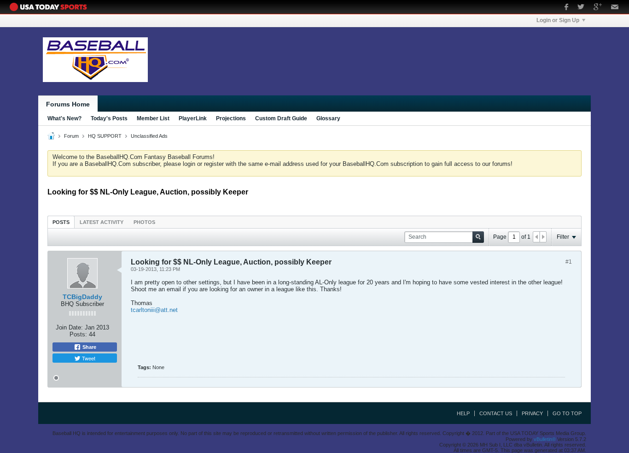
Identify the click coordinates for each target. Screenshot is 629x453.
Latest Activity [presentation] (101, 222)
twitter (580, 7)
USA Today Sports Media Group (50, 7)
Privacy (532, 413)
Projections (231, 118)
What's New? (64, 118)
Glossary (328, 118)
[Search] (478, 237)
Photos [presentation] (144, 222)
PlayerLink (193, 118)
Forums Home (68, 104)
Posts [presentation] (61, 222)
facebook (566, 7)
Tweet (88, 358)
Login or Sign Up (557, 20)
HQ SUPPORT (105, 136)
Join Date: (69, 327)
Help (463, 413)
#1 (568, 262)
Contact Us (495, 413)
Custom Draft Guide (281, 118)
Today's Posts (109, 118)
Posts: (78, 334)
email (615, 7)
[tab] (61, 222)
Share (88, 347)
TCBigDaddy (82, 296)
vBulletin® (545, 439)
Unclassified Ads (149, 136)
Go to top (567, 413)
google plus (598, 7)
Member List (153, 118)
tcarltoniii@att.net (154, 309)
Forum (71, 136)
